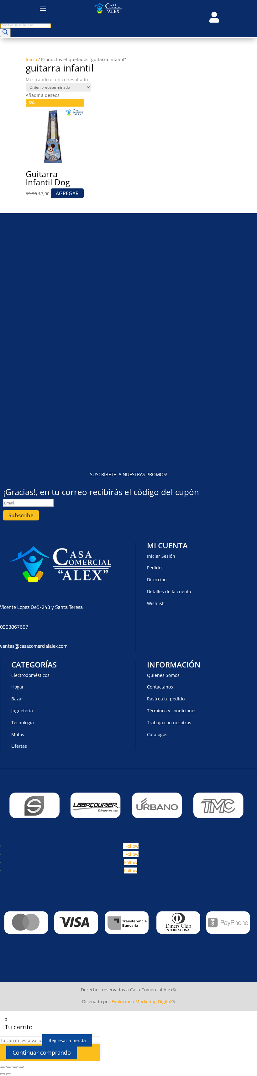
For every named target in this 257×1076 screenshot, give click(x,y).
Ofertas (19, 746)
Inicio (31, 59)
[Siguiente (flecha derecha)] (8, 1074)
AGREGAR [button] (67, 193)
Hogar (17, 687)
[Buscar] (5, 32)
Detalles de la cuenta (169, 591)
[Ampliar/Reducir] (2, 1067)
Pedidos (155, 568)
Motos (17, 734)
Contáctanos (160, 687)
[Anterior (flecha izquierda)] (2, 1074)
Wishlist (155, 603)
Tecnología (22, 722)
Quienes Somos (163, 675)
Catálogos (157, 734)
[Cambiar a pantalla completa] (8, 1067)
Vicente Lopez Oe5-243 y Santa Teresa (41, 607)
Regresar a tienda (67, 1040)
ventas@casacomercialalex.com (33, 646)
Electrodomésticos (30, 675)
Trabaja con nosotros (169, 722)
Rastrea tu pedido (166, 699)
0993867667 (14, 626)
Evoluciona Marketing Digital (141, 1002)
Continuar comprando (42, 1052)
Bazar (17, 699)
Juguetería (22, 711)
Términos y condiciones (172, 711)
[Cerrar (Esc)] (21, 1067)
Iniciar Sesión (161, 556)
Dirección (157, 580)
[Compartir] (15, 1067)
